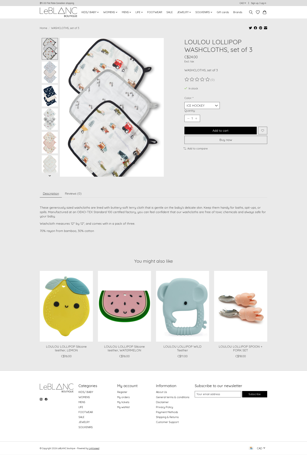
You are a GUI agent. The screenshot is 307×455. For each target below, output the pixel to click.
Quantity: (189, 110)
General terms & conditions (172, 397)
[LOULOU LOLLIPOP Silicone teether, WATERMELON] (124, 306)
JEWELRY (84, 422)
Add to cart (220, 130)
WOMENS (84, 397)
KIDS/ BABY (86, 392)
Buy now (225, 140)
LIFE (81, 407)
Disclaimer (162, 402)
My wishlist (123, 407)
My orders (123, 397)
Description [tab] (51, 193)
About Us (161, 392)
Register (122, 392)
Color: (188, 98)
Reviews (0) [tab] (73, 193)
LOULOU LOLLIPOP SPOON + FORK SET (240, 348)
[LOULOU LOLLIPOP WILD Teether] (182, 306)
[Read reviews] (197, 79)
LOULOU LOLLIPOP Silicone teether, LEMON (66, 348)
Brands (237, 12)
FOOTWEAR (154, 12)
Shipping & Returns (167, 417)
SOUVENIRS (86, 427)
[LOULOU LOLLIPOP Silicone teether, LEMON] (66, 306)
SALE (169, 12)
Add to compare (197, 148)
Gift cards (223, 12)
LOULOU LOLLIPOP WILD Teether (182, 348)
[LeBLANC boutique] (58, 12)
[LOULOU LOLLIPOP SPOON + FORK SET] (240, 306)
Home (43, 28)
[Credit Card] (251, 448)
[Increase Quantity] (196, 118)
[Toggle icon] (251, 12)
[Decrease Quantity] (188, 118)
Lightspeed (94, 448)
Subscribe (255, 394)
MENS (82, 402)
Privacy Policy (164, 407)
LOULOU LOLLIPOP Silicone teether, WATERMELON (124, 348)
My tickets (123, 402)
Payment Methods (167, 412)
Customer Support (167, 422)
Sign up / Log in (258, 3)
